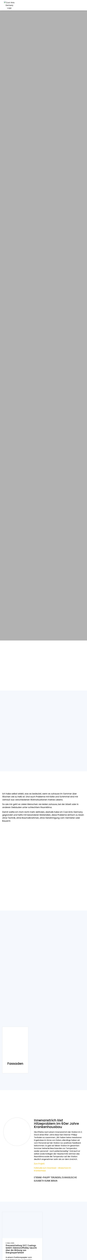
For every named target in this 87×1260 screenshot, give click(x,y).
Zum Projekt (39, 1163)
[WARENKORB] (68, 4)
